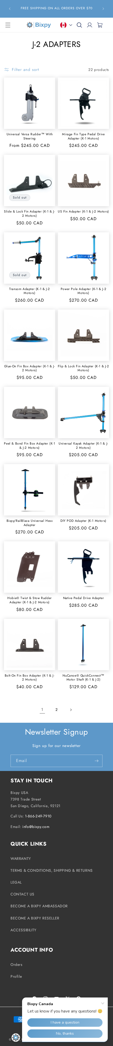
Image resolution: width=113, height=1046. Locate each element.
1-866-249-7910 (38, 816)
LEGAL (16, 882)
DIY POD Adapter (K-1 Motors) (83, 521)
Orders (17, 964)
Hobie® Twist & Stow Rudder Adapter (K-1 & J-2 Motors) (29, 600)
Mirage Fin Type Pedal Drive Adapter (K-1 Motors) (83, 136)
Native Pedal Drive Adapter (83, 598)
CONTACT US (22, 894)
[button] (8, 25)
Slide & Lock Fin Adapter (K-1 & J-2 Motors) (29, 214)
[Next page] (70, 710)
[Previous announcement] (10, 9)
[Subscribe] (96, 761)
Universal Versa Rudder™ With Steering (30, 136)
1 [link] (42, 709)
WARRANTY (21, 858)
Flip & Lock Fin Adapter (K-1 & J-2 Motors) (83, 368)
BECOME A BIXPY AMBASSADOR (39, 906)
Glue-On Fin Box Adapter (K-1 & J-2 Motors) (29, 368)
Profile (16, 976)
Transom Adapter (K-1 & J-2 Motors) (29, 291)
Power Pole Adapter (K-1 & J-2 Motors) (83, 291)
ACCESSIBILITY (24, 930)
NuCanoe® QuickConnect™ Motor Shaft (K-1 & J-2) (83, 678)
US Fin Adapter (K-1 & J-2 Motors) (83, 212)
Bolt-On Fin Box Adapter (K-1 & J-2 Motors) (30, 678)
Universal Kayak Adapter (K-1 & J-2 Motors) (83, 446)
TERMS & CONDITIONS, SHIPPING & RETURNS (52, 870)
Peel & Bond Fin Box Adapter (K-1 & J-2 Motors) (29, 446)
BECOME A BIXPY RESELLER (35, 918)
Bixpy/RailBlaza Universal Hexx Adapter (30, 523)
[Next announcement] (103, 9)
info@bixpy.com (35, 826)
